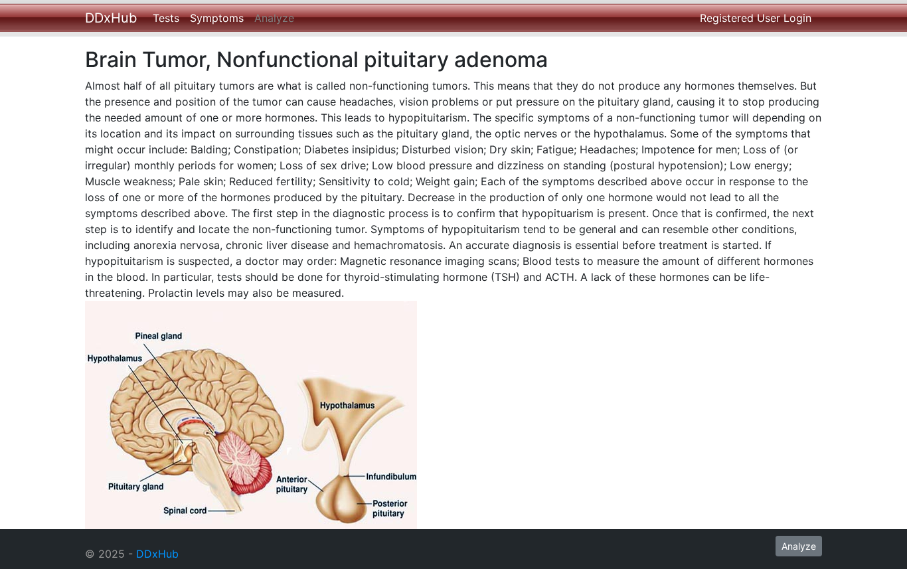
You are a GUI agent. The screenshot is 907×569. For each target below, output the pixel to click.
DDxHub (111, 18)
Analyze (274, 18)
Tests (166, 18)
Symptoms (217, 18)
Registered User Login (755, 18)
